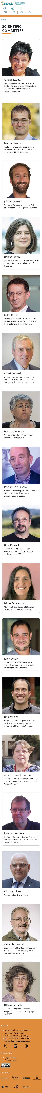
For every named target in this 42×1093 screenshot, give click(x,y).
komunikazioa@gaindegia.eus (17, 1041)
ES (13, 12)
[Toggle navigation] (20, 8)
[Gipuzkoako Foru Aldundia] (37, 1077)
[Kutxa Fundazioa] (5, 1086)
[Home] (14, 3)
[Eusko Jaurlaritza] (26, 1078)
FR (21, 12)
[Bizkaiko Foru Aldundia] (15, 1078)
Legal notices (10, 1057)
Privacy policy (10, 1060)
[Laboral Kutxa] (15, 1086)
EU (5, 12)
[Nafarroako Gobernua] (26, 1086)
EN (29, 12)
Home (3, 19)
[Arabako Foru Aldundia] (5, 1078)
